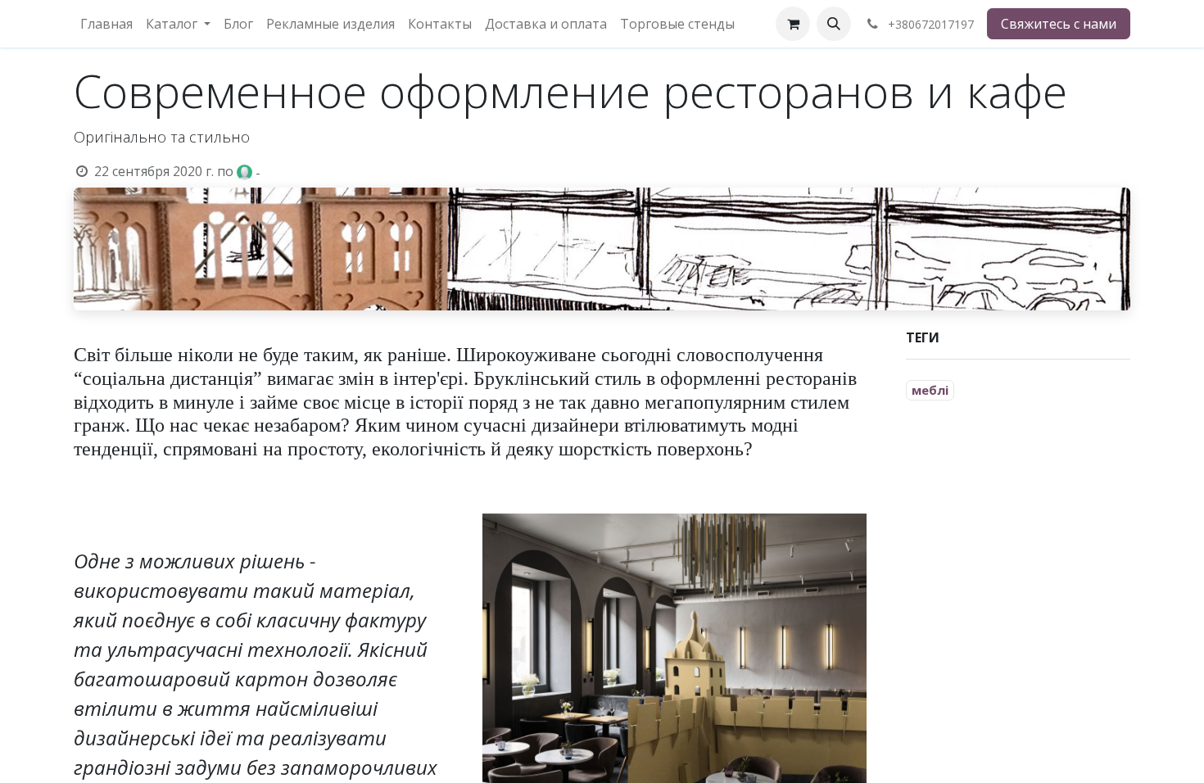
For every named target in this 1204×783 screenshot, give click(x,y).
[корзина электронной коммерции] (793, 24)
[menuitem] (106, 23)
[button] (834, 24)
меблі (930, 390)
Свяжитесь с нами (1058, 24)
